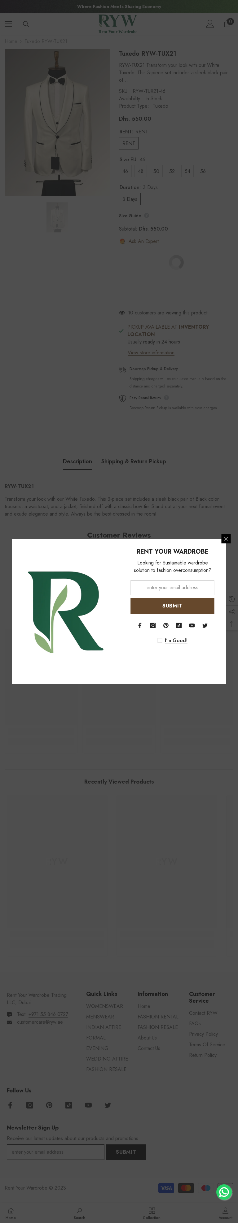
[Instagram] (153, 625)
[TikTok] (179, 625)
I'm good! (176, 640)
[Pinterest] (166, 625)
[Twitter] (205, 625)
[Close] (226, 538)
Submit (172, 605)
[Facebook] (140, 625)
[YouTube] (192, 625)
